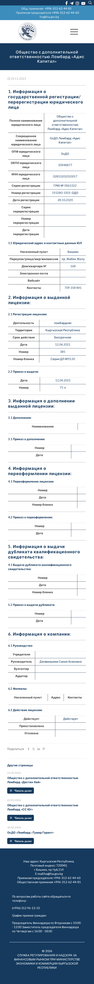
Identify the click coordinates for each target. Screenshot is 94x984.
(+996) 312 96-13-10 (26, 908)
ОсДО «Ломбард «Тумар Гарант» (30, 832)
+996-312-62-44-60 (66, 12)
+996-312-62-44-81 (58, 8)
